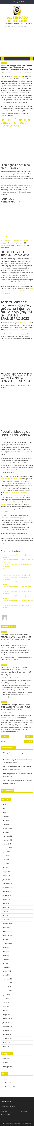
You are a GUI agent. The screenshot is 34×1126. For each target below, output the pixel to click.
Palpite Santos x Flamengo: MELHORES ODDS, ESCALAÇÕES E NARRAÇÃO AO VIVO (30, 736)
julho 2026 (6, 808)
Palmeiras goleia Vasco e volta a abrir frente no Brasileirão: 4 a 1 (18, 775)
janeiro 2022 (6, 1023)
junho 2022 (6, 1003)
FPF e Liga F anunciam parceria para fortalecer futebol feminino (17, 754)
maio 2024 (6, 911)
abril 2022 (6, 1011)
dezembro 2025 (7, 836)
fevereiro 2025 (7, 876)
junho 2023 (6, 955)
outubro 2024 (7, 892)
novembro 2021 (7, 1031)
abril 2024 (6, 915)
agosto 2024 (7, 900)
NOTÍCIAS (5, 1063)
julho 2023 (6, 951)
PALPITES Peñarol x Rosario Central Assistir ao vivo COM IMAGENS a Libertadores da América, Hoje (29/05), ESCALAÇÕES (17, 671)
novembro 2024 (8, 888)
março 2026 (6, 824)
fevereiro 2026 (7, 828)
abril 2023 (6, 963)
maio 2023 (6, 959)
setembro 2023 (7, 943)
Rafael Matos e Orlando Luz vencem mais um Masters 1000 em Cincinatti (17, 768)
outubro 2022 (7, 987)
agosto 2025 (6, 852)
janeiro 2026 (6, 832)
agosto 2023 (6, 947)
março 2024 (6, 919)
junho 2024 (6, 907)
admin (16, 677)
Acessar (5, 1079)
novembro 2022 (8, 983)
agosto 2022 (6, 995)
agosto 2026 (6, 804)
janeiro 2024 (6, 927)
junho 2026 (6, 812)
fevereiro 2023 (7, 971)
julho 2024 (6, 903)
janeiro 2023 (6, 975)
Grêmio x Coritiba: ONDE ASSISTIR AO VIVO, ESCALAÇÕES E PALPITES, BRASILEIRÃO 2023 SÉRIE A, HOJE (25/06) (6, 736)
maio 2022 (6, 1007)
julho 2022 (6, 999)
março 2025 (6, 872)
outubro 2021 (7, 1035)
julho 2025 (6, 856)
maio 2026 (6, 816)
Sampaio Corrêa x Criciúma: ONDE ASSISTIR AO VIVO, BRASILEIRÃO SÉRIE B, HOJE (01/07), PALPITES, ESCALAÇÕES (16, 637)
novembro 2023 (8, 935)
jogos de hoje (10, 1106)
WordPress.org (7, 1091)
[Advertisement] (17, 41)
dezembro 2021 (7, 1027)
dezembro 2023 (7, 931)
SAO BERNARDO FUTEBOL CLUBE (17, 19)
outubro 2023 (7, 939)
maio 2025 (6, 864)
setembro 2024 (7, 896)
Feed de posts (7, 1083)
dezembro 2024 (8, 884)
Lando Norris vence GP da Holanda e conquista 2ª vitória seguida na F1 (17, 782)
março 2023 (6, 967)
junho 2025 (6, 860)
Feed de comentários (9, 1087)
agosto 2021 (6, 1042)
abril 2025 (6, 868)
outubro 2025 (7, 844)
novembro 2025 (8, 840)
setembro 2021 (7, 1038)
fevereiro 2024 (7, 923)
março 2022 (6, 1015)
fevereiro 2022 (7, 1019)
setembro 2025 (7, 848)
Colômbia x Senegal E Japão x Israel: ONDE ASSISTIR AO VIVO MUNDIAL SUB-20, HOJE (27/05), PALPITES (16, 707)
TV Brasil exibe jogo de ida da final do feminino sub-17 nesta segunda (17, 761)
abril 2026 (6, 820)
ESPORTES (4, 63)
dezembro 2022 (7, 979)
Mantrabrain (27, 1124)
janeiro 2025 (6, 880)
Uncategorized (7, 1067)
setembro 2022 (7, 991)
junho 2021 (6, 1046)
